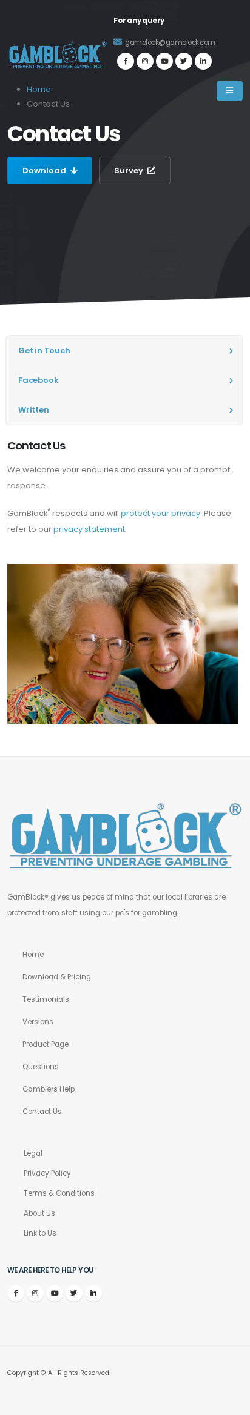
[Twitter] (183, 61)
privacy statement (89, 529)
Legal (33, 1153)
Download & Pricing (56, 977)
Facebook (38, 380)
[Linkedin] (203, 61)
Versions (37, 1022)
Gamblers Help (48, 1089)
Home (33, 954)
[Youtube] (164, 61)
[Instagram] (145, 61)
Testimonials (45, 999)
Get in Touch (44, 350)
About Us (39, 1213)
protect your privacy (160, 513)
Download (45, 170)
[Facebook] (125, 61)
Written (33, 410)
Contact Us (42, 1111)
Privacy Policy (47, 1173)
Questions (40, 1067)
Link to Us (40, 1233)
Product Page (45, 1044)
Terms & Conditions (59, 1193)
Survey (129, 170)
